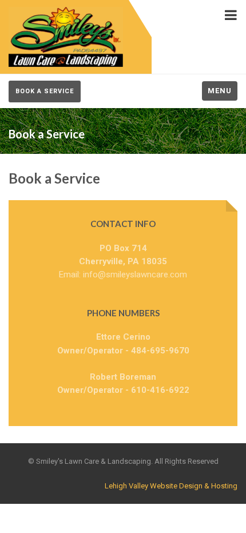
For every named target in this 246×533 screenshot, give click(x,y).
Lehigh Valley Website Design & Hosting (171, 486)
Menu (220, 90)
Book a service (44, 91)
